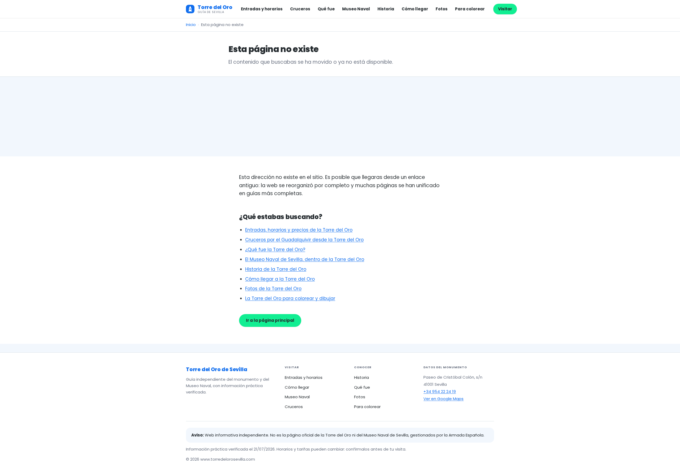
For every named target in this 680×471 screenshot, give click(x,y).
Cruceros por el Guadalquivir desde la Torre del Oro (304, 240)
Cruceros (300, 9)
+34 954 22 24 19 (439, 391)
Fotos (442, 9)
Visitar (505, 9)
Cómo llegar (415, 9)
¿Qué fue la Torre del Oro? (275, 249)
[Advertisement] (340, 116)
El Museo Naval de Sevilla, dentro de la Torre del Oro (304, 259)
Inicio (191, 24)
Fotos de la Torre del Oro (273, 288)
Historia (385, 9)
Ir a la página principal (270, 320)
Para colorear (470, 9)
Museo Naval (356, 9)
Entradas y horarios (262, 9)
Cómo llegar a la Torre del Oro (280, 279)
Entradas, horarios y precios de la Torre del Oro (298, 230)
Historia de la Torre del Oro (275, 269)
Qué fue (326, 9)
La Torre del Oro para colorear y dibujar (290, 298)
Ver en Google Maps (443, 398)
